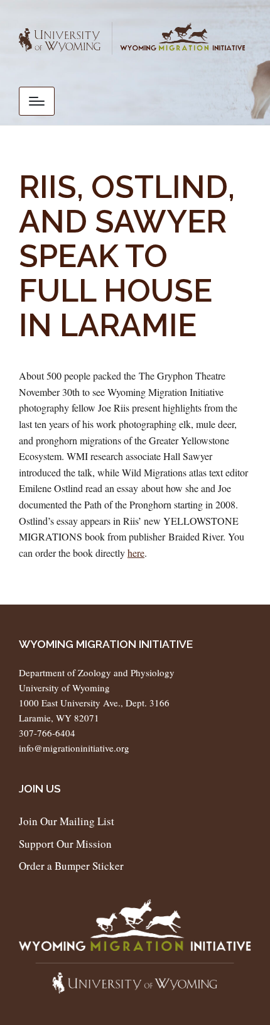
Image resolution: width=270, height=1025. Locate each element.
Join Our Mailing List (66, 821)
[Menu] (37, 101)
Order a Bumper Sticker (71, 865)
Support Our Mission (65, 843)
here (135, 552)
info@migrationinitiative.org (74, 748)
